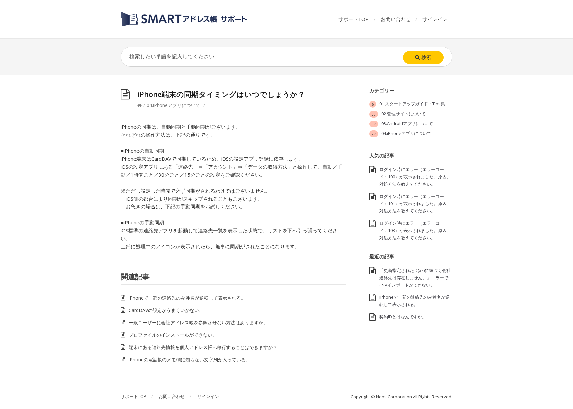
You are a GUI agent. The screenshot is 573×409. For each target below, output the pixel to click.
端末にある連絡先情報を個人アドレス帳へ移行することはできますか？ (203, 347)
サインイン (434, 19)
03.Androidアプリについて (407, 123)
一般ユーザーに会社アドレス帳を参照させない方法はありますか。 (198, 322)
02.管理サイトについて (403, 114)
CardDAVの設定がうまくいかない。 (166, 310)
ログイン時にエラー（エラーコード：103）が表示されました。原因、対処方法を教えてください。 (415, 230)
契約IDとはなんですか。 (402, 317)
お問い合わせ (396, 19)
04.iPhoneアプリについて (173, 105)
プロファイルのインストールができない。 (173, 335)
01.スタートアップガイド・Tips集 (412, 104)
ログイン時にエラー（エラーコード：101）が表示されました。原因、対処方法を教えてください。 (415, 203)
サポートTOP (353, 19)
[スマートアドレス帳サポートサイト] (184, 19)
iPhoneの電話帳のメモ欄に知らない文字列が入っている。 (189, 359)
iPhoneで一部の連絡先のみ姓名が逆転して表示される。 (187, 298)
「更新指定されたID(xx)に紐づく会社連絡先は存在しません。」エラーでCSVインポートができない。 (415, 277)
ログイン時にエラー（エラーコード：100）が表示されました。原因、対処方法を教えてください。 (415, 176)
